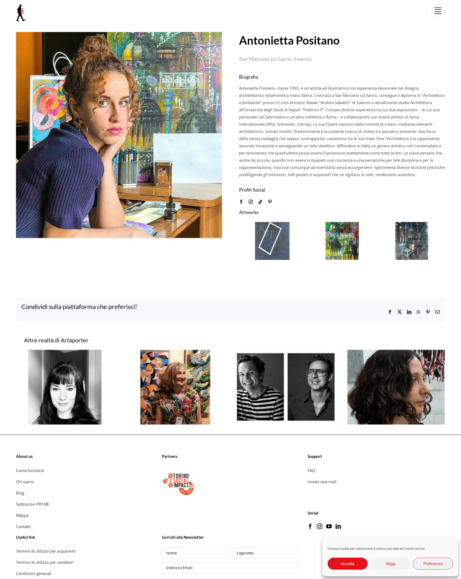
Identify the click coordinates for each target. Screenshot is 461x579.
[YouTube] (329, 526)
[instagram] (251, 202)
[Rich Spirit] (342, 224)
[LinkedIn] (338, 526)
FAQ (311, 470)
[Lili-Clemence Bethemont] (65, 352)
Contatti (23, 526)
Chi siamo (25, 481)
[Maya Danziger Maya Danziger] (396, 352)
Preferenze (433, 563)
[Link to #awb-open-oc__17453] (438, 11)
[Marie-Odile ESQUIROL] (175, 352)
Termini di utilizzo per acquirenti (45, 551)
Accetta (347, 563)
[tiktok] (260, 202)
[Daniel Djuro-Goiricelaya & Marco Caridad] (286, 352)
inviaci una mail (322, 481)
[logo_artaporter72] (21, 4)
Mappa (22, 515)
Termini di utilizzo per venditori (45, 562)
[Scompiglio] (272, 224)
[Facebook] (310, 526)
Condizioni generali (33, 573)
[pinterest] (270, 202)
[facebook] (241, 202)
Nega (390, 563)
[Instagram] (319, 526)
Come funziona (30, 470)
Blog (20, 492)
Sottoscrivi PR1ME (32, 504)
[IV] (411, 224)
